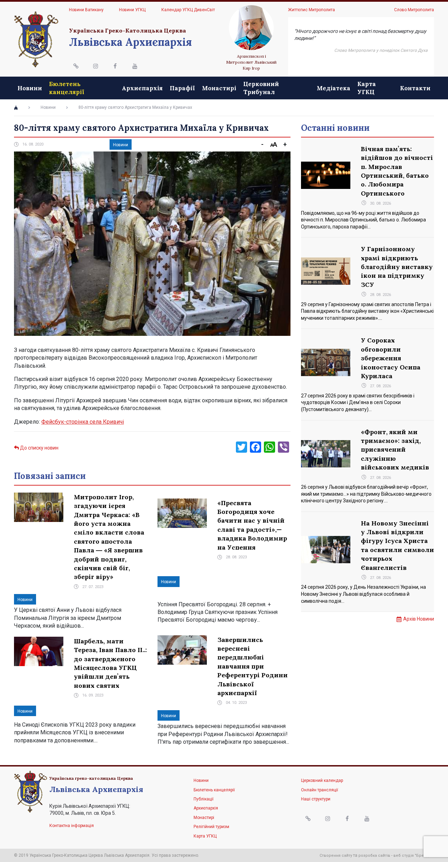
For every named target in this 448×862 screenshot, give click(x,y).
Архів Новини (418, 619)
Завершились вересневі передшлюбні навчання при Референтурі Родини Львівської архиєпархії (252, 666)
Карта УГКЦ (366, 88)
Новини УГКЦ (132, 9)
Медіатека (333, 88)
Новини (30, 88)
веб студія (403, 855)
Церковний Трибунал (261, 88)
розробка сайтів (374, 855)
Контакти (415, 88)
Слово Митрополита (414, 9)
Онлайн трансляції (319, 789)
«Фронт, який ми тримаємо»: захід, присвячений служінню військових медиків (395, 450)
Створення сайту (336, 855)
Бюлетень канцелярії (66, 88)
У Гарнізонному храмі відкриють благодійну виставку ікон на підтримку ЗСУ (397, 267)
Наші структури (315, 799)
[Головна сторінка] (16, 108)
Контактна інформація (71, 825)
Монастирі (219, 88)
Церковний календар (322, 780)
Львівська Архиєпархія (130, 42)
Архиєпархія (142, 88)
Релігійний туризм (211, 826)
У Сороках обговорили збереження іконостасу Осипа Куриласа (390, 358)
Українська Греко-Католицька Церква (127, 30)
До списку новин (38, 448)
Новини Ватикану (86, 9)
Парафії (182, 88)
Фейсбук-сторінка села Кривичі (82, 421)
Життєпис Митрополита (311, 9)
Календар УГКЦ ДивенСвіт (188, 9)
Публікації (204, 799)
